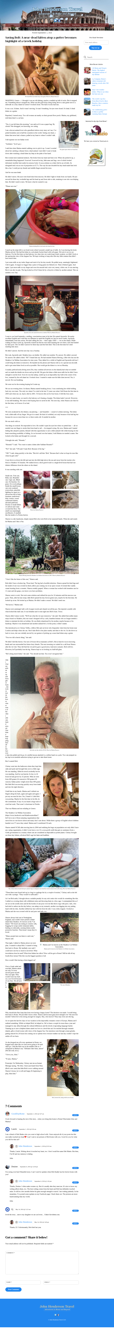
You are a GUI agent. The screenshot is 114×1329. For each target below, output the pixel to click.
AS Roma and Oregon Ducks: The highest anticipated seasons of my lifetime (99, 71)
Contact (85, 25)
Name (9, 1282)
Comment (10, 1253)
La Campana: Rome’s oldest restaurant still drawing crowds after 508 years (100, 82)
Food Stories (76, 25)
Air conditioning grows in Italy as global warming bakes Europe (99, 112)
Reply (75, 1115)
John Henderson (25, 1146)
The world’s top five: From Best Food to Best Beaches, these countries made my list (100, 102)
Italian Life (53, 25)
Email (47, 1282)
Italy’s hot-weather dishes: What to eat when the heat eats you (100, 92)
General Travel (64, 25)
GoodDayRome (17, 1114)
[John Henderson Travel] (57, 15)
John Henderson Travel (56, 1320)
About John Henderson (40, 25)
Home (28, 25)
